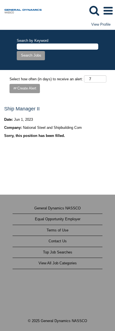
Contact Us (58, 241)
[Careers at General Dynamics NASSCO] (21, 10)
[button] (108, 11)
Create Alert (26, 88)
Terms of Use (57, 230)
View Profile (101, 24)
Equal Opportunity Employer (57, 219)
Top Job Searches (57, 252)
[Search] (94, 10)
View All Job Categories (58, 263)
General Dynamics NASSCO (57, 208)
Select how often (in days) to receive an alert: (46, 79)
